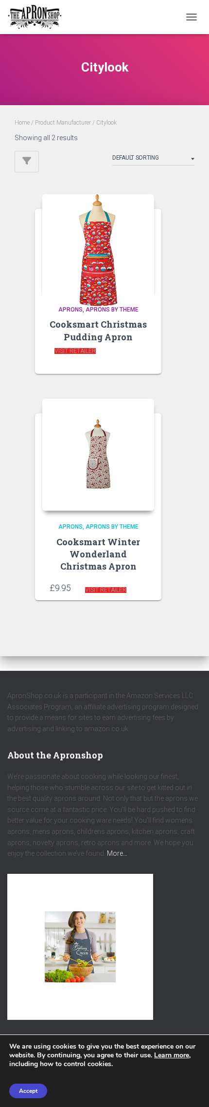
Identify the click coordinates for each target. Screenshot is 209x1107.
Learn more (171, 1055)
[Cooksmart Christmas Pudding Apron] (98, 244)
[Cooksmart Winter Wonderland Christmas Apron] (98, 455)
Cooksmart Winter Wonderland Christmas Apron (98, 554)
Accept (28, 1091)
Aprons (70, 309)
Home (22, 122)
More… (117, 853)
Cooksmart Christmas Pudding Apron (98, 330)
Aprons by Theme (112, 309)
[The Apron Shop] (38, 17)
